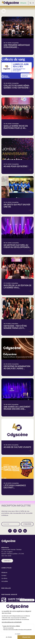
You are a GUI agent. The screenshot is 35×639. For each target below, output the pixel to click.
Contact (7, 561)
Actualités (4, 581)
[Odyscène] (8, 541)
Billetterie (4, 572)
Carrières (4, 578)
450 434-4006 (6, 556)
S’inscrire (27, 524)
